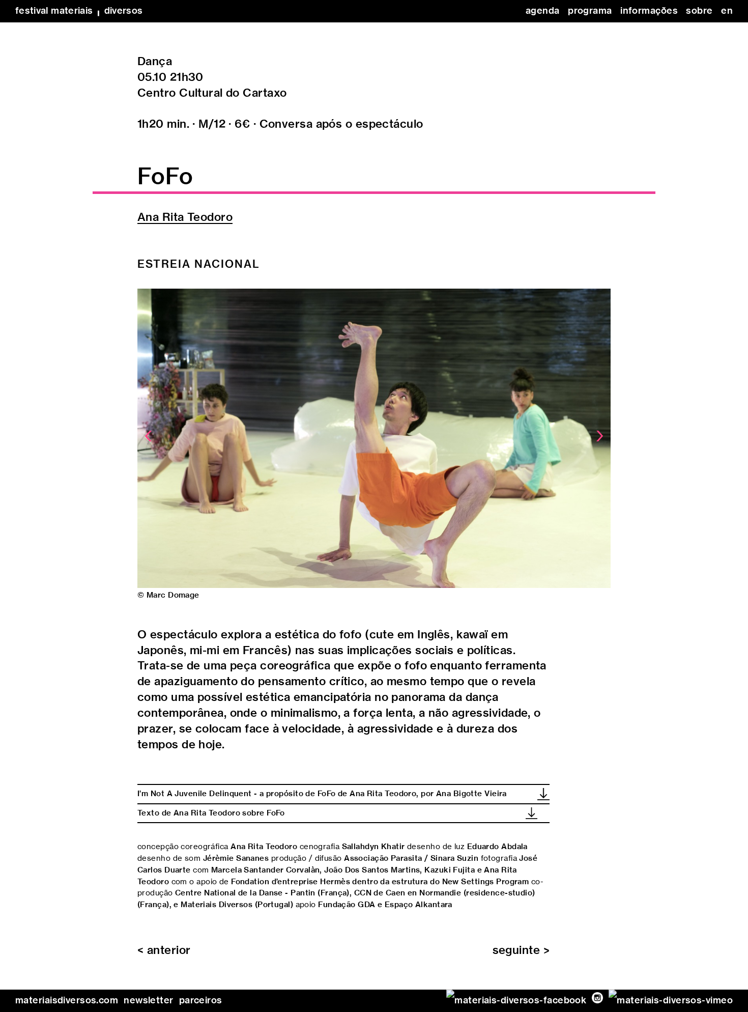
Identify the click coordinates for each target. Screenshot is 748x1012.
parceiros (200, 1000)
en (727, 11)
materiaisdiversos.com (66, 1000)
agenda (543, 11)
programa (590, 11)
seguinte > (521, 950)
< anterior (163, 950)
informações (649, 11)
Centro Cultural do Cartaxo (211, 93)
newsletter (148, 1000)
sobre (699, 11)
